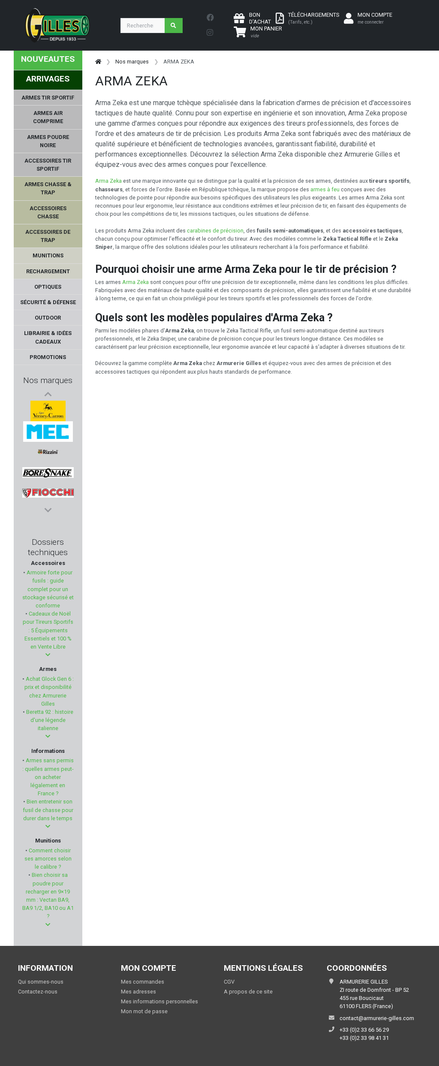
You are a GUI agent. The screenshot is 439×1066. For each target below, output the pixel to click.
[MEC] (48, 431)
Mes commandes (142, 981)
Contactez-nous (37, 991)
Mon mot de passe (144, 1011)
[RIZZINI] (48, 452)
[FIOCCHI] (48, 493)
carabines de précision (215, 230)
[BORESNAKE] (48, 472)
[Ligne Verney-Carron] (48, 411)
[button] (47, 655)
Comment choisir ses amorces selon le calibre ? (48, 858)
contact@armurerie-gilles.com (377, 1018)
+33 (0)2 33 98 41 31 (364, 1038)
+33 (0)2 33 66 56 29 (364, 1030)
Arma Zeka (109, 181)
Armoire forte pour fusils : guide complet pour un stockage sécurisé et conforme (48, 589)
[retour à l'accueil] (98, 61)
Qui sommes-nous (40, 981)
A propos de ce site (248, 991)
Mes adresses (138, 991)
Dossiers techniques (48, 547)
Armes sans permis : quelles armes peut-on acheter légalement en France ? (48, 777)
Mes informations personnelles (159, 1001)
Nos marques (47, 380)
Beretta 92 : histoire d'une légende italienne (49, 720)
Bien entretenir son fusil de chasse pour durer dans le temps (48, 809)
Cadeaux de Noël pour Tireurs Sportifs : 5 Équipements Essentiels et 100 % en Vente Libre (48, 630)
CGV (229, 981)
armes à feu (325, 189)
